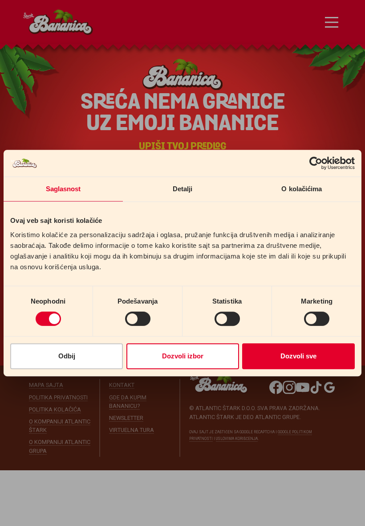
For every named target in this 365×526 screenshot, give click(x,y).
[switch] (137, 319)
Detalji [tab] (183, 189)
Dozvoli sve (298, 356)
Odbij (66, 356)
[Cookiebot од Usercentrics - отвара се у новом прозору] (316, 163)
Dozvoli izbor (182, 356)
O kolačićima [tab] (301, 189)
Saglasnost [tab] (63, 189)
